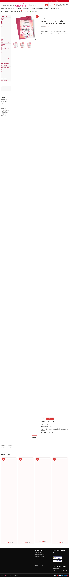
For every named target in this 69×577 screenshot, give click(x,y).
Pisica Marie (47, 426)
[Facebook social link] (46, 432)
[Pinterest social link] (49, 432)
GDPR (36, 560)
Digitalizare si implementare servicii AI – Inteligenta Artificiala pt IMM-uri (5, 121)
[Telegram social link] (52, 432)
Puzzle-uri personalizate (5, 110)
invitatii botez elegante (55, 428)
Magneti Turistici (3, 113)
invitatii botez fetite (44, 429)
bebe (45, 428)
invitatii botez (49, 428)
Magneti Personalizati (4, 112)
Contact (36, 563)
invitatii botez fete (63, 428)
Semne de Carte (3, 111)
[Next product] (44, 18)
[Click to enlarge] (14, 39)
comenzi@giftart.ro (6, 103)
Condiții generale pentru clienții (60, 570)
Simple (51, 426)
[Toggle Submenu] (9, 19)
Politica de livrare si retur (39, 556)
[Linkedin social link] (51, 432)
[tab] (34, 437)
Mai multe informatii (56, 568)
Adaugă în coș (50, 418)
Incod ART (2, 117)
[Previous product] (41, 18)
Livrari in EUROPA (38, 558)
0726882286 (4, 99)
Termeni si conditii (38, 552)
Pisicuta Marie (43, 430)
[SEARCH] (46, 5)
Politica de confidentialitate (40, 554)
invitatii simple (57, 429)
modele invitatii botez (64, 429)
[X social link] (48, 432)
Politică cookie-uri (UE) (39, 565)
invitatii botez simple (51, 429)
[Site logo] (21, 5)
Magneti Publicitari (4, 114)
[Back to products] (43, 18)
